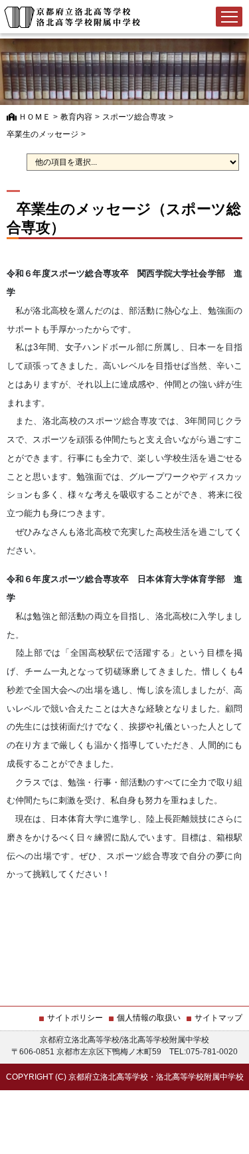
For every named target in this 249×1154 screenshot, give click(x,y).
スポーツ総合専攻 (134, 117)
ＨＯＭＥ (33, 117)
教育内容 (76, 117)
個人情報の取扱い (149, 1017)
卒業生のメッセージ (42, 134)
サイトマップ (218, 1017)
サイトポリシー (75, 1017)
